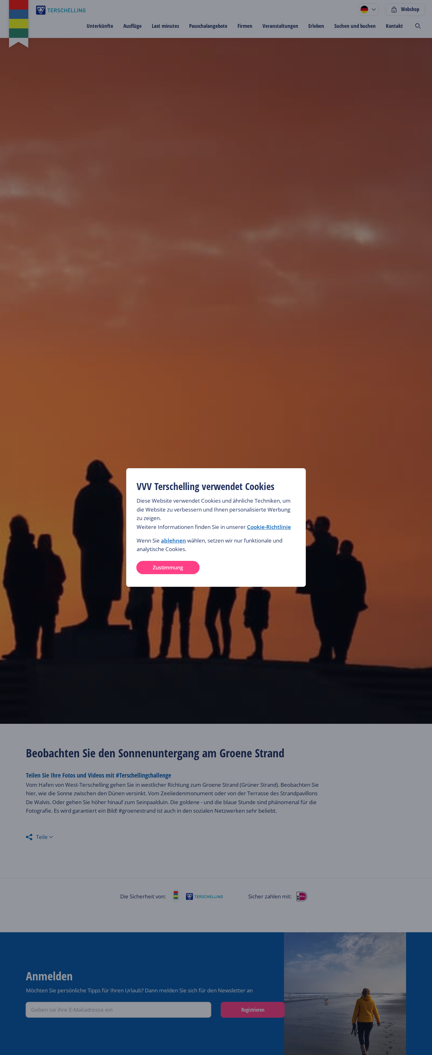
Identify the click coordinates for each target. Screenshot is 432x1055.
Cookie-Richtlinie (269, 527)
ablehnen (173, 540)
